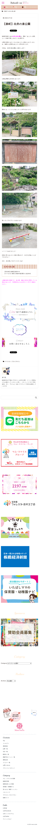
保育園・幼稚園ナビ (8, 786)
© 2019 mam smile (32, 824)
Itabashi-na (16, 2)
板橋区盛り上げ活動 (8, 784)
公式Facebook (7, 811)
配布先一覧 (6, 754)
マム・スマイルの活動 (9, 778)
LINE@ (5, 808)
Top (4, 740)
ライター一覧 (6, 762)
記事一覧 (5, 748)
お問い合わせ (6, 765)
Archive (3, 681)
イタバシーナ (6, 792)
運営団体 (5, 746)
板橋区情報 (6, 781)
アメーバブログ (7, 819)
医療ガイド (6, 797)
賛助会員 (5, 759)
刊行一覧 (5, 751)
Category (4, 663)
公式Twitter (6, 816)
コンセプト (6, 743)
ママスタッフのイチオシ (12, 361)
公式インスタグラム (8, 813)
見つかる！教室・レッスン (10, 789)
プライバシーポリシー (9, 768)
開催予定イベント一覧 (9, 757)
